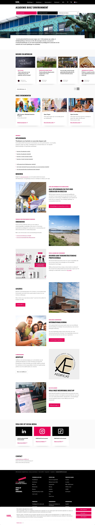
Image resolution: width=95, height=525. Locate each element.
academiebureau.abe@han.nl (22, 459)
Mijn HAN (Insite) (69, 484)
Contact (67, 479)
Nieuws (50, 486)
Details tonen (19, 522)
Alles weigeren (83, 516)
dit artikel (69, 270)
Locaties (67, 482)
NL (76, 2)
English (67, 503)
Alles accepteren (83, 509)
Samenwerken (48, 2)
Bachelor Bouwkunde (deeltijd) (24, 154)
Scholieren (34, 482)
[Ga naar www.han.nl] (18, 2)
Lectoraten (34, 506)
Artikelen (51, 491)
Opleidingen (30, 2)
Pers (50, 493)
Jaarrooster (34, 493)
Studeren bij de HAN (36, 477)
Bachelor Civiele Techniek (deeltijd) (25, 159)
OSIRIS (67, 489)
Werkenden (34, 486)
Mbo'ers (34, 484)
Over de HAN (41, 33)
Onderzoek (56, 2)
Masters (34, 489)
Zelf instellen (83, 513)
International (68, 501)
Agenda (50, 489)
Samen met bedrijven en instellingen (54, 504)
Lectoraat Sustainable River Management (25, 237)
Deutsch (67, 506)
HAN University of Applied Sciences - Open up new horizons (26, 33)
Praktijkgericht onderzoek (38, 503)
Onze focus (51, 496)
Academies (53, 33)
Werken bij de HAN (53, 482)
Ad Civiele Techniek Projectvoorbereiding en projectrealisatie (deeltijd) (33, 166)
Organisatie (47, 33)
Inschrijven (67, 491)
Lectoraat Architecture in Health (23, 235)
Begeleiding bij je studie (37, 491)
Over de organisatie (53, 479)
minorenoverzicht (24, 176)
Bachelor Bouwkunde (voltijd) (23, 151)
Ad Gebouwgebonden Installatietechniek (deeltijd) (28, 169)
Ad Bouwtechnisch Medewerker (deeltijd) (26, 164)
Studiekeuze (38, 2)
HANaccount (68, 486)
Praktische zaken (69, 477)
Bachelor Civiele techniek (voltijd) (24, 156)
